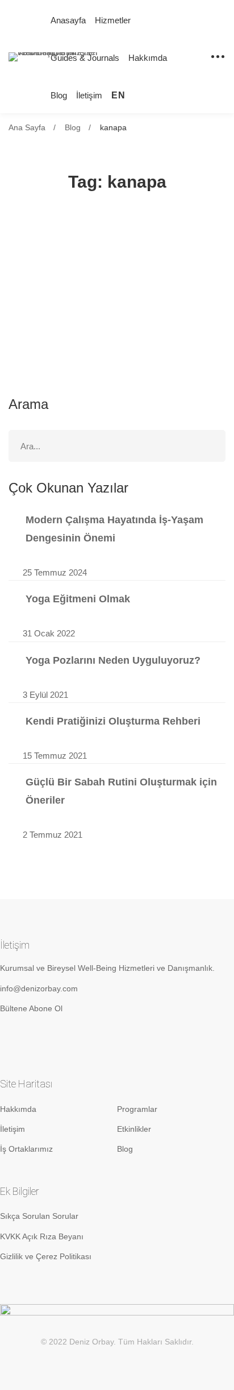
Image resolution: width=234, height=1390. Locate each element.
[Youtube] (63, 1039)
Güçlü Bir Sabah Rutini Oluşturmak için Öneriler (121, 791)
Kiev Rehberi (60, 278)
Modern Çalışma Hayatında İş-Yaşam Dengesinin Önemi (114, 529)
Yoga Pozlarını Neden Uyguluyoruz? (113, 660)
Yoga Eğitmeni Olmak (78, 599)
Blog (73, 127)
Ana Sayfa (27, 127)
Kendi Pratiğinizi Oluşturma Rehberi (113, 721)
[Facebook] (92, 1039)
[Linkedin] (34, 1039)
